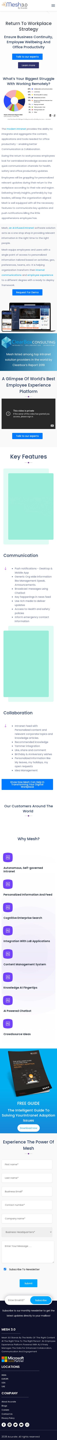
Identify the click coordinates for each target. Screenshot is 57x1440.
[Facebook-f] (4, 1425)
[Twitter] (15, 1425)
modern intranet (16, 128)
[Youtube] (21, 1425)
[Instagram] (27, 1425)
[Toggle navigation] (53, 5)
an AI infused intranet (21, 228)
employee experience (40, 275)
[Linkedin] (9, 1425)
